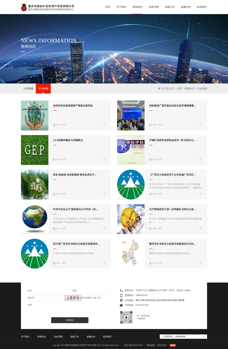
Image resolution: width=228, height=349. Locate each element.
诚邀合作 (186, 7)
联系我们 (202, 7)
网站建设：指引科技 (156, 345)
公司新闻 (28, 88)
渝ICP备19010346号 (133, 345)
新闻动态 (138, 7)
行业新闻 (43, 88)
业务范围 (154, 7)
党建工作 (170, 7)
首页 (107, 7)
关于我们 (121, 7)
